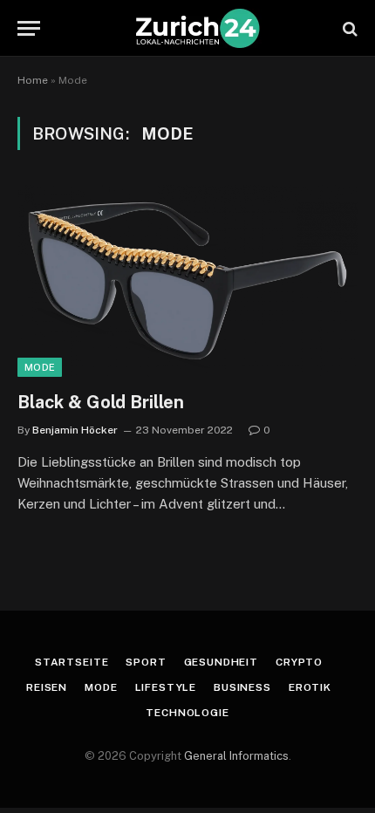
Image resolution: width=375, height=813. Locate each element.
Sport (146, 662)
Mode (39, 367)
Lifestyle (166, 687)
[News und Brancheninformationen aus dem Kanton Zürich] (196, 28)
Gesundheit (221, 662)
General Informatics (236, 755)
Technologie (187, 713)
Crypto (299, 662)
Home (32, 80)
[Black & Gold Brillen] (187, 280)
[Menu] (28, 28)
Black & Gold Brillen (100, 402)
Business (242, 687)
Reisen (46, 687)
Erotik (310, 687)
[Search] (348, 28)
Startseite (71, 662)
